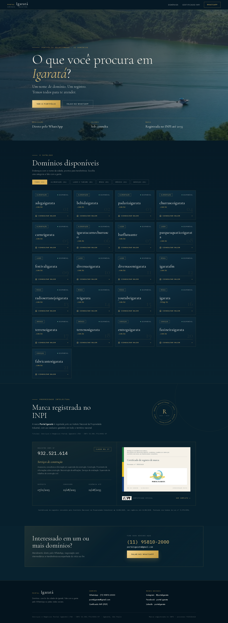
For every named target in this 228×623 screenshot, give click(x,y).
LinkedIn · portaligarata (155, 604)
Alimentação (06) (59, 182)
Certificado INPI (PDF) (98, 604)
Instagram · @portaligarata (157, 595)
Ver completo (183, 498)
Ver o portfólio (46, 104)
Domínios (173, 5)
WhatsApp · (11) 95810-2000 (102, 595)
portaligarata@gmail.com (140, 547)
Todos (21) (40, 182)
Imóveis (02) (121, 182)
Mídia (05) (104, 182)
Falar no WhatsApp (78, 104)
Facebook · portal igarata (157, 599)
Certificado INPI (191, 5)
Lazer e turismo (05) (83, 182)
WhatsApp (212, 5)
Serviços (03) (139, 182)
